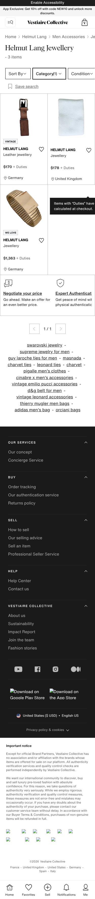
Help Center (19, 581)
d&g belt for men (45, 390)
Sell (12, 520)
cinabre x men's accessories (44, 377)
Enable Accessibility (47, 2)
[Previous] (34, 329)
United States (57, 867)
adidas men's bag (32, 410)
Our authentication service (33, 495)
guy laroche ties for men (32, 358)
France (15, 867)
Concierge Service (25, 460)
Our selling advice (25, 538)
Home (10, 37)
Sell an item (19, 546)
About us (16, 615)
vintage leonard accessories (44, 397)
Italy (53, 871)
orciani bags (68, 410)
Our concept (20, 452)
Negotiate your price (22, 293)
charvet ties (19, 365)
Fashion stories (22, 648)
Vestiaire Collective (30, 606)
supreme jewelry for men (45, 352)
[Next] (60, 329)
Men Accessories (68, 37)
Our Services (22, 442)
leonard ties (49, 365)
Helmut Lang (34, 37)
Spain (43, 871)
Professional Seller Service (33, 554)
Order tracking (22, 487)
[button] (84, 22)
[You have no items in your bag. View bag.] (84, 22)
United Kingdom (33, 867)
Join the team (21, 640)
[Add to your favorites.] (42, 149)
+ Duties (20, 166)
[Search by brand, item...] (10, 22)
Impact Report (21, 632)
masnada (72, 358)
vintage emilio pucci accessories (45, 384)
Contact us (18, 589)
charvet (74, 365)
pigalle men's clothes (44, 371)
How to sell (18, 530)
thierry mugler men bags (44, 403)
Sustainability (21, 623)
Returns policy (21, 503)
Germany (75, 867)
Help (13, 571)
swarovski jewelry (44, 345)
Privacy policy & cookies (45, 729)
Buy (12, 477)
